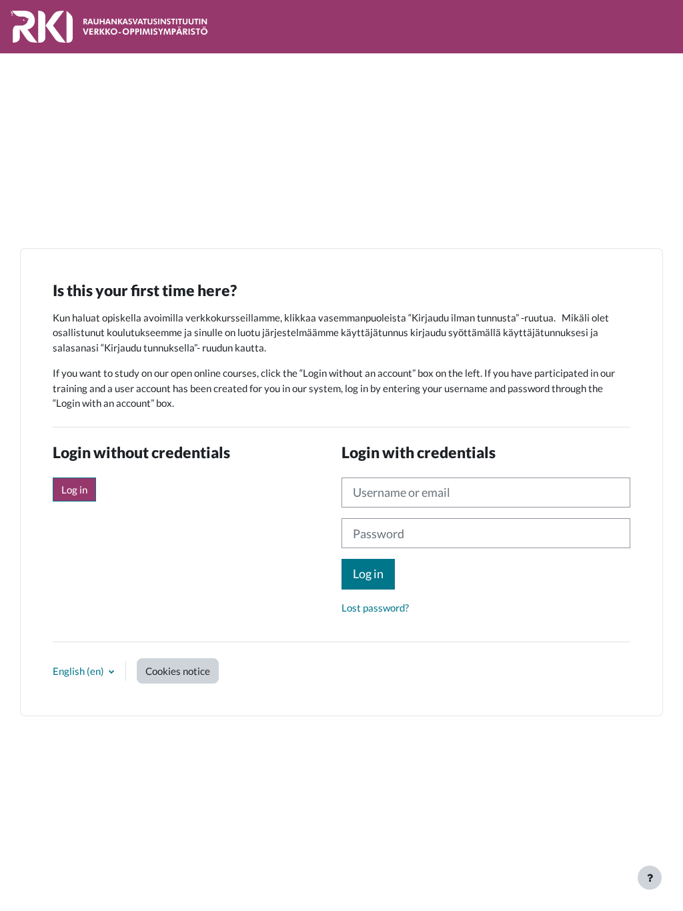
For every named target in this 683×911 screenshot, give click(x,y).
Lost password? (375, 608)
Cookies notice (177, 671)
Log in (74, 490)
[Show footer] (650, 878)
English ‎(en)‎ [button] (79, 671)
